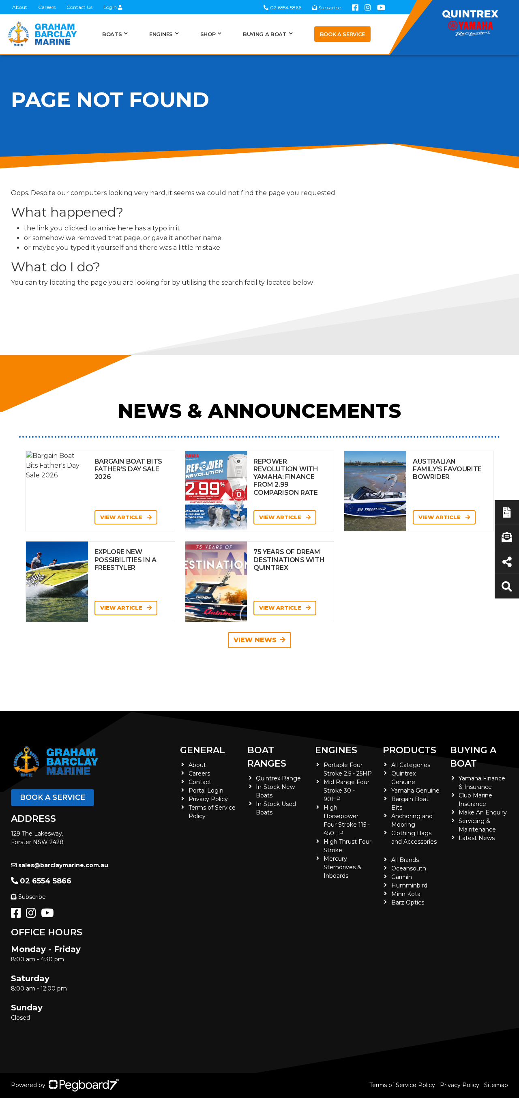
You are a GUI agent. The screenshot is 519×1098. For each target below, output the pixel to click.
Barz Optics (407, 902)
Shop (208, 34)
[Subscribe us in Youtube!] (49, 915)
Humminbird (409, 885)
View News (255, 640)
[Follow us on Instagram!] (32, 915)
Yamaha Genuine (415, 790)
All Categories (410, 765)
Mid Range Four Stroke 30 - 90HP (346, 790)
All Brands (405, 860)
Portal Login (206, 790)
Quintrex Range (278, 778)
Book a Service (342, 34)
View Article (122, 517)
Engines (336, 750)
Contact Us (79, 7)
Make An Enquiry (483, 812)
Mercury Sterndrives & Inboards (342, 867)
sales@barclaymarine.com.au (63, 865)
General (202, 750)
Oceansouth (408, 868)
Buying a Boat (473, 757)
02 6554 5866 (45, 881)
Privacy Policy (208, 799)
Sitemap (496, 1085)
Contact (200, 782)
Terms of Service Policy (402, 1085)
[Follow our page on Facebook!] (17, 915)
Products (409, 750)
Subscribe (32, 896)
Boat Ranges (266, 757)
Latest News (477, 838)
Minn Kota (405, 894)
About (19, 7)
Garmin (401, 877)
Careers (47, 7)
